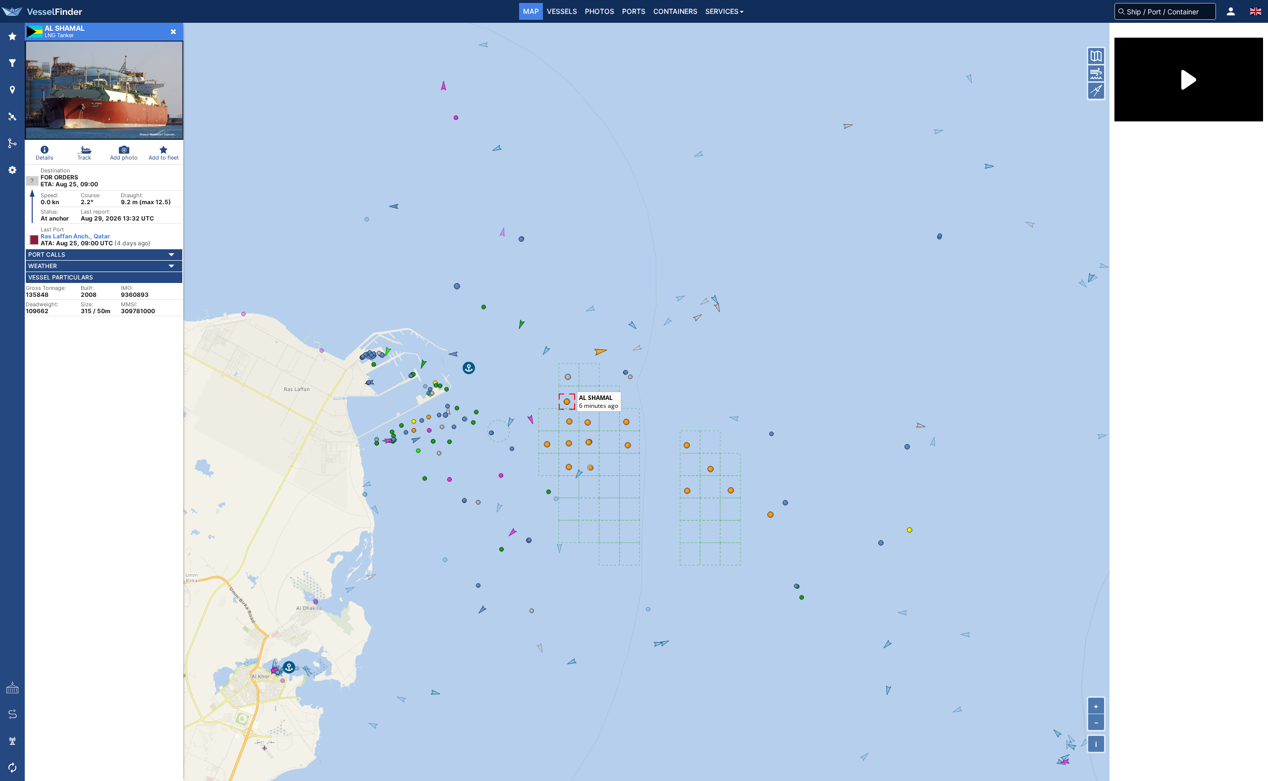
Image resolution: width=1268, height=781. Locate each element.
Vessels (562, 11)
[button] (1230, 11)
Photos (599, 11)
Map (531, 11)
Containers (675, 11)
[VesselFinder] (41, 11)
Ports (633, 11)
